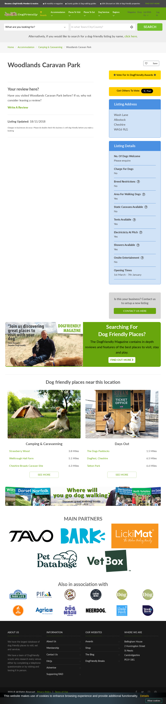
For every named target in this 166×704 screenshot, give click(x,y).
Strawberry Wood (19, 451)
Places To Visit (74, 12)
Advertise (51, 668)
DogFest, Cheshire (97, 458)
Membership (53, 648)
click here (130, 36)
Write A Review (18, 107)
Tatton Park (93, 466)
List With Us (147, 13)
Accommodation (58, 12)
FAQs (49, 661)
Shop (139, 12)
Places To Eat (89, 12)
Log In (157, 13)
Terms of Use (61, 692)
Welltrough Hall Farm (21, 458)
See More (44, 474)
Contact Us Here (135, 311)
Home (11, 47)
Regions (116, 12)
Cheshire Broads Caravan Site (26, 466)
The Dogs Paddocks (98, 451)
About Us (51, 641)
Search (150, 27)
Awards (43, 15)
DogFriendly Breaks (95, 661)
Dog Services (103, 12)
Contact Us (52, 655)
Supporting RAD (55, 674)
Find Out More (152, 4)
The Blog (89, 655)
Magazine (132, 12)
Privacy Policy (44, 692)
